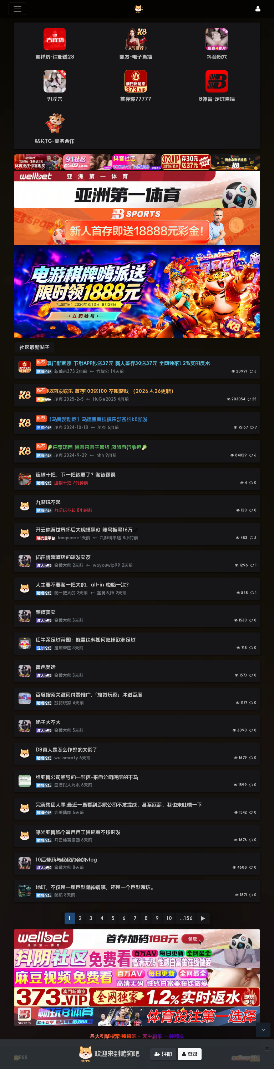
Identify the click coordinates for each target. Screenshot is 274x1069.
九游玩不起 (48, 502)
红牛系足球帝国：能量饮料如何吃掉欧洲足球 (86, 639)
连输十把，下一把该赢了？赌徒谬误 (76, 474)
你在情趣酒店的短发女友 (63, 557)
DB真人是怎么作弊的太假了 (66, 749)
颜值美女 (46, 612)
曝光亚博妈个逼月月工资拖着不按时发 (78, 832)
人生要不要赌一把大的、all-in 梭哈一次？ (83, 584)
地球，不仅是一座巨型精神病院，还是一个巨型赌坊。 (96, 887)
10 (169, 918)
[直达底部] (263, 1030)
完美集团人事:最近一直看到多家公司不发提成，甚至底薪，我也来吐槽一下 (119, 804)
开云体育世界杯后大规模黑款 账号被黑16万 (84, 529)
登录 (192, 1053)
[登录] (257, 9)
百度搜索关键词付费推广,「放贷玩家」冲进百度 (89, 694)
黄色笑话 (46, 667)
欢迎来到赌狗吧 (117, 1053)
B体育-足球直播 (217, 98)
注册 (166, 1053)
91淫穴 (54, 98)
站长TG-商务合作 (55, 141)
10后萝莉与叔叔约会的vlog (66, 859)
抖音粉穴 (217, 56)
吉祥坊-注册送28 (54, 56)
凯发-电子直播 (136, 56)
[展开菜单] (17, 9)
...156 (186, 918)
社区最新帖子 (35, 347)
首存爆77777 (135, 98)
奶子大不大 (48, 722)
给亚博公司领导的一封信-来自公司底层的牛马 (88, 777)
